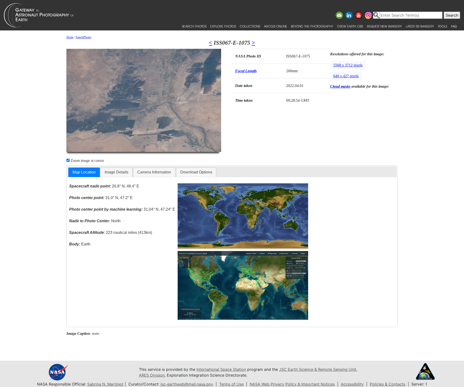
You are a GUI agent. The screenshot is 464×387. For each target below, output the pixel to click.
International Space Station (221, 369)
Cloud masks (340, 86)
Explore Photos (223, 26)
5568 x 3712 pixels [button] (347, 65)
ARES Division (152, 375)
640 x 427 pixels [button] (346, 76)
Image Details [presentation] (116, 172)
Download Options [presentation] (196, 172)
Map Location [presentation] (84, 172)
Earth (79, 244)
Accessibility (352, 384)
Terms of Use (231, 384)
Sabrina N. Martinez (105, 384)
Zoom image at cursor (87, 160)
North (95, 221)
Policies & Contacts (387, 384)
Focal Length (246, 71)
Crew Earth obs (350, 26)
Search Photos (194, 26)
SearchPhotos (83, 37)
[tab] (84, 172)
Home (69, 37)
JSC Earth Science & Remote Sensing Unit (317, 369)
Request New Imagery (384, 26)
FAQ (454, 26)
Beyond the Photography (312, 26)
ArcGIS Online (275, 26)
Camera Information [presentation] (154, 172)
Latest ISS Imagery (420, 26)
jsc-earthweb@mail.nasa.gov (186, 384)
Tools (442, 26)
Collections (250, 26)
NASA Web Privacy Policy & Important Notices (292, 384)
